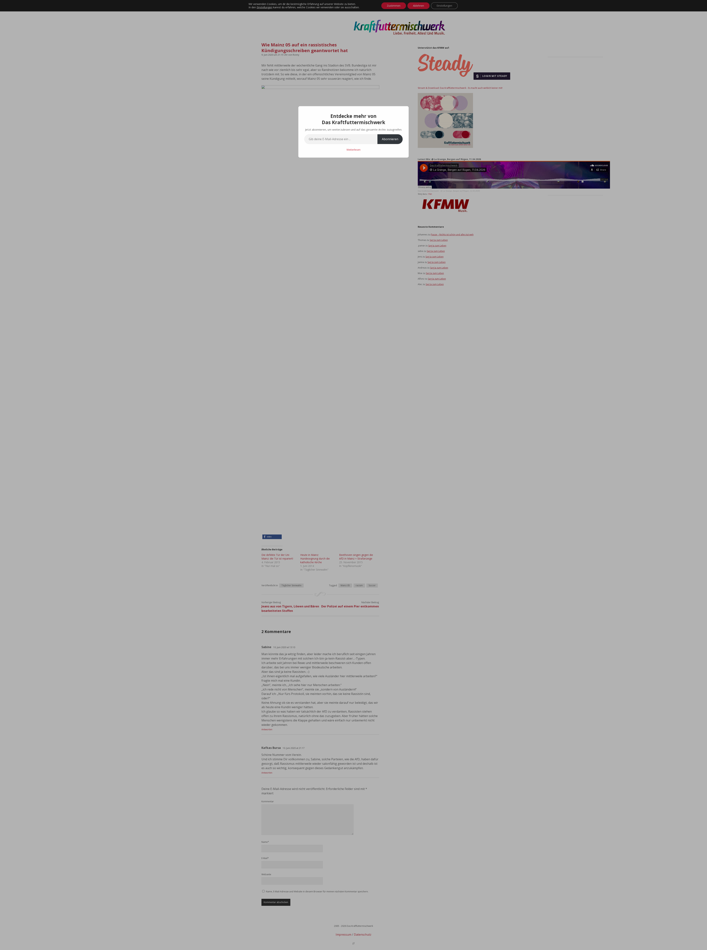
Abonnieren (390, 139)
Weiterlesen (353, 149)
